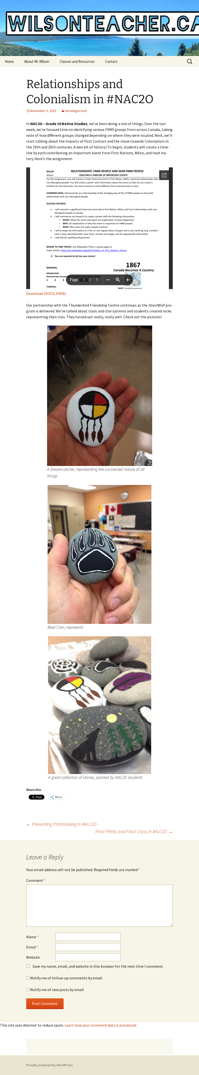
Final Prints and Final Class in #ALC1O (134, 831)
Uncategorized (76, 111)
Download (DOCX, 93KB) (46, 293)
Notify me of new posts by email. (57, 989)
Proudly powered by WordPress (49, 1065)
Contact (111, 61)
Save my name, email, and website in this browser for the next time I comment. (98, 966)
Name (32, 936)
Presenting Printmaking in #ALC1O (61, 824)
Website (33, 957)
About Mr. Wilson (36, 61)
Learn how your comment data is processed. (101, 1025)
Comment (36, 880)
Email (32, 947)
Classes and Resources (77, 61)
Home (9, 61)
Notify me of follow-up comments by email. (66, 977)
